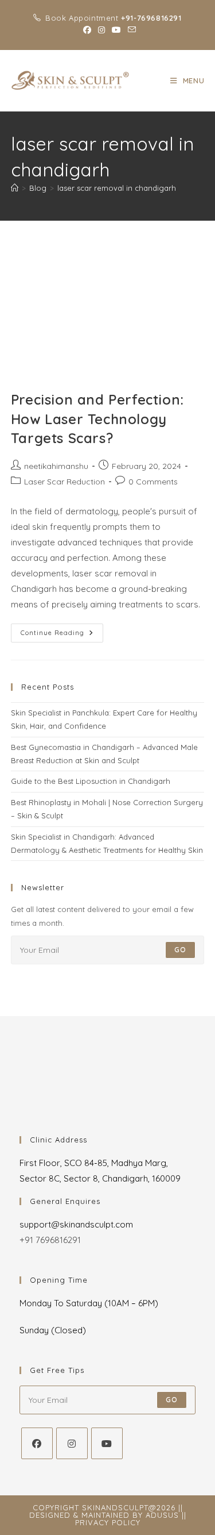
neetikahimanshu (56, 466)
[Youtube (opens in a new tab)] (116, 30)
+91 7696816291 (50, 1239)
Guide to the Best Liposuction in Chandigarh (90, 781)
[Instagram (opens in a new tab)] (101, 30)
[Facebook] (37, 1443)
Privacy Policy (107, 1522)
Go (180, 949)
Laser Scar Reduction (64, 481)
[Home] (14, 188)
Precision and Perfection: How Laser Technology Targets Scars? (97, 419)
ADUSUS (162, 1514)
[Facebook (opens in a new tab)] (87, 30)
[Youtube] (107, 1443)
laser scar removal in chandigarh (116, 188)
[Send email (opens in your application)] (130, 30)
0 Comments (153, 481)
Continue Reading (62, 630)
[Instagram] (72, 1443)
